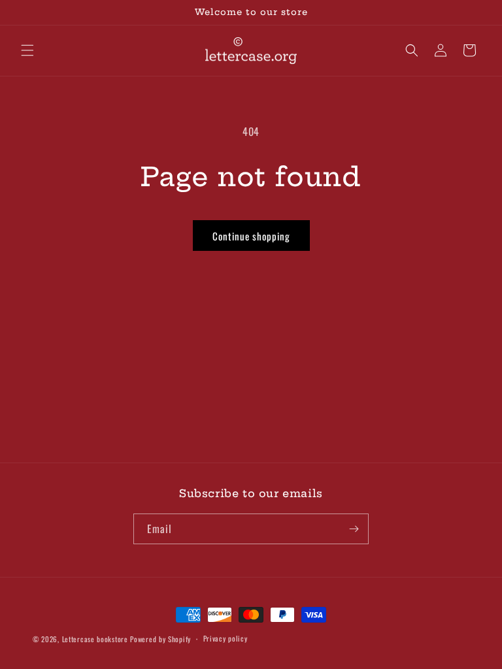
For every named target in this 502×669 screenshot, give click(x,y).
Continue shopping (251, 236)
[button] (27, 50)
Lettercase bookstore (95, 639)
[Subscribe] (353, 529)
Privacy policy (225, 638)
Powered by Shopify (160, 639)
